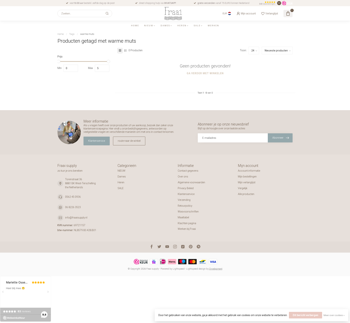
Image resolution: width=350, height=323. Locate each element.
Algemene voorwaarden (191, 182)
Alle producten (246, 194)
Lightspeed (178, 268)
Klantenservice (96, 140)
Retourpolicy (185, 205)
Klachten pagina (187, 223)
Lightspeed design (196, 268)
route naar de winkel (129, 140)
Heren (181, 25)
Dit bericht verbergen (305, 315)
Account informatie (249, 170)
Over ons (183, 176)
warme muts (87, 34)
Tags (72, 34)
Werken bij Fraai (187, 228)
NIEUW (148, 25)
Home (135, 25)
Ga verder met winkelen (205, 73)
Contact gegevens (188, 170)
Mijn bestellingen (247, 176)
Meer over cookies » (334, 315)
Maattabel (183, 217)
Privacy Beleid (186, 188)
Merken (213, 25)
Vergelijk (242, 188)
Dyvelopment (215, 268)
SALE (197, 25)
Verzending (184, 199)
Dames (165, 25)
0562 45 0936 (73, 196)
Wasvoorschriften (188, 211)
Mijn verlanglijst (246, 182)
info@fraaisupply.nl (76, 217)
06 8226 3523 (73, 207)
